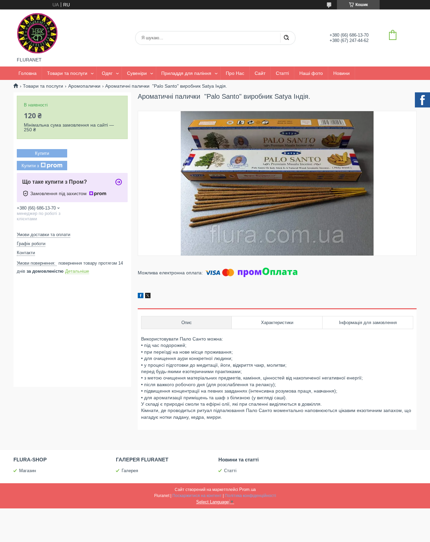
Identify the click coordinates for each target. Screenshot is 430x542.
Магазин (27, 470)
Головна (27, 73)
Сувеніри (137, 73)
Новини (341, 73)
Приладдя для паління (186, 73)
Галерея (130, 470)
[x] (147, 296)
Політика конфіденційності (250, 495)
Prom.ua (247, 489)
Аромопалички (84, 86)
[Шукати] (286, 38)
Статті (282, 73)
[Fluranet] (37, 33)
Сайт (260, 73)
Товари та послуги (67, 73)
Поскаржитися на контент (197, 495)
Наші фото (311, 73)
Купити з (30, 165)
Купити (42, 153)
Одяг (107, 73)
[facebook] (140, 296)
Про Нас (235, 73)
